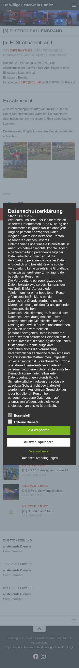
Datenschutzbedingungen (39, 458)
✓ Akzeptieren (38, 430)
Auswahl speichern (38, 442)
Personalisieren (39, 451)
